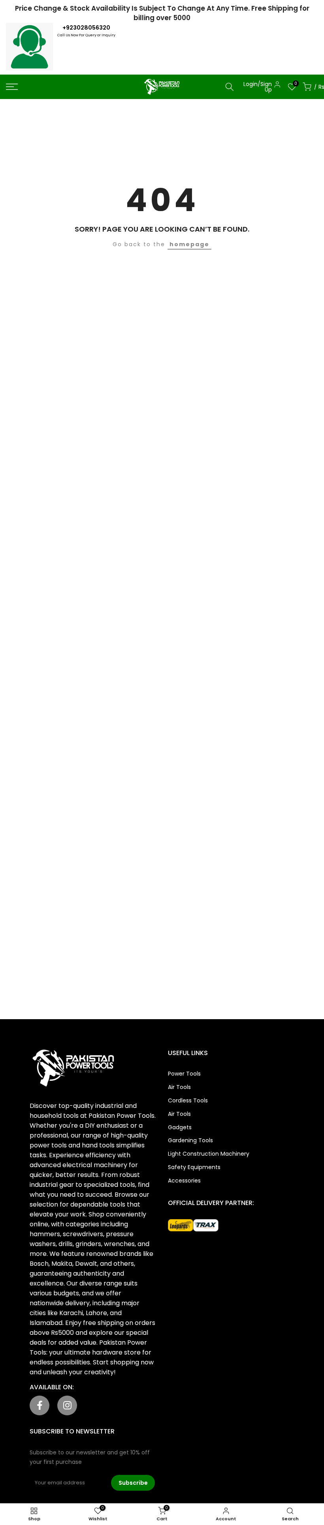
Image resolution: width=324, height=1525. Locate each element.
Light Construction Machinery (208, 1154)
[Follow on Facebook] (39, 1405)
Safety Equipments (194, 1167)
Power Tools (184, 1074)
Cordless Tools (188, 1100)
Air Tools (179, 1087)
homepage (189, 244)
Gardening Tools (190, 1140)
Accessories (184, 1180)
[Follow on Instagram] (67, 1405)
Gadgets (180, 1127)
